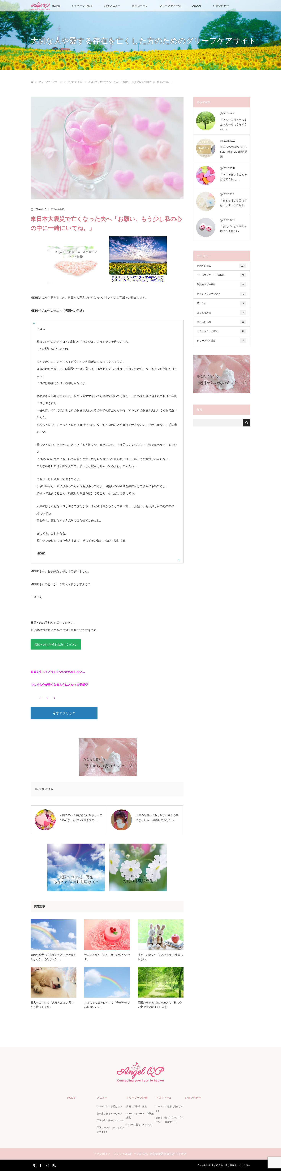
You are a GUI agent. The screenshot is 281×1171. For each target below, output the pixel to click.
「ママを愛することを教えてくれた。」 (233, 177)
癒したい (220, 303)
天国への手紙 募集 (136, 1106)
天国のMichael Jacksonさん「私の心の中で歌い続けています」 (160, 1004)
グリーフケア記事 (137, 1097)
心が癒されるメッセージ (109, 1113)
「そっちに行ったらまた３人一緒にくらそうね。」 (233, 124)
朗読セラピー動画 (220, 284)
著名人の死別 (220, 322)
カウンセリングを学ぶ (220, 294)
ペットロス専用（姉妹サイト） (169, 1108)
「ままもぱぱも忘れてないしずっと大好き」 (233, 203)
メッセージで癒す (82, 5)
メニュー (102, 1097)
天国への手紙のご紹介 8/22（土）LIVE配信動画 (233, 151)
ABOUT (196, 5)
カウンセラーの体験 (220, 331)
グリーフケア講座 (220, 340)
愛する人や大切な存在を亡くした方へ (230, 1165)
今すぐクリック (64, 713)
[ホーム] (32, 77)
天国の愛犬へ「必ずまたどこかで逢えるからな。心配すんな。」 (53, 957)
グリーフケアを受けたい (109, 1106)
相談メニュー (112, 5)
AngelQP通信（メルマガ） (140, 1124)
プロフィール (164, 1097)
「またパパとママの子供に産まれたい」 (233, 229)
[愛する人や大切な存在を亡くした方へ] (140, 1080)
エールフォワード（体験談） (220, 275)
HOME (56, 5)
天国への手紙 (57, 209)
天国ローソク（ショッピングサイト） (110, 1129)
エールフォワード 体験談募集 (140, 1115)
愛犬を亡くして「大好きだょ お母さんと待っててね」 (52, 1004)
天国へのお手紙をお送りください (55, 644)
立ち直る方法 (220, 312)
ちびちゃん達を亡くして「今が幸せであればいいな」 (107, 1004)
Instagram (47, 1165)
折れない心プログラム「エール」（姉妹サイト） (169, 1119)
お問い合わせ (221, 5)
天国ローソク (140, 5)
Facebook (40, 1165)
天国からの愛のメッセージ (110, 1120)
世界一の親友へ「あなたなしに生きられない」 (160, 957)
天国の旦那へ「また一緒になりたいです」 (107, 957)
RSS (53, 1165)
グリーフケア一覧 (170, 5)
